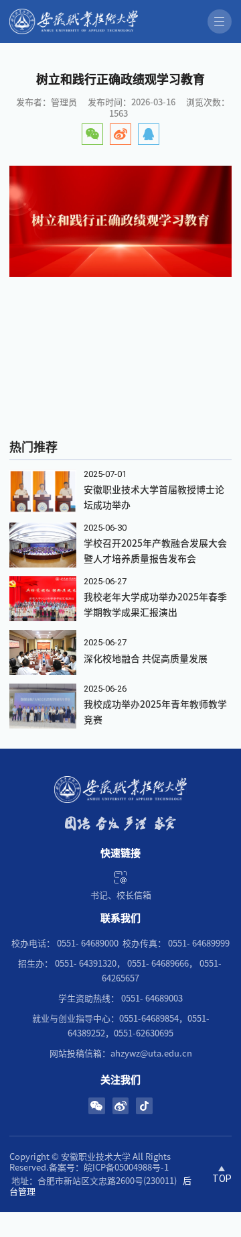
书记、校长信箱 (120, 895)
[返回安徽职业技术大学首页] (100, 21)
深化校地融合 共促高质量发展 (146, 658)
